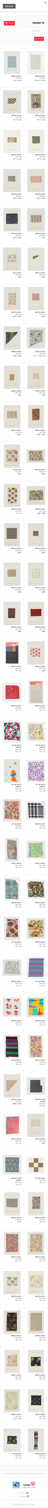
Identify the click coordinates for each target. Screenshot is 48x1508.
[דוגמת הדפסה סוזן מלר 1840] (12, 377)
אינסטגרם (22, 1496)
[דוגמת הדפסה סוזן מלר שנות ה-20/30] (36, 62)
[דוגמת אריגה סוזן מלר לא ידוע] (12, 810)
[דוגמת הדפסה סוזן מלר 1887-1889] (36, 495)
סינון (11, 23)
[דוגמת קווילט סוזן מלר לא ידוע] (36, 1164)
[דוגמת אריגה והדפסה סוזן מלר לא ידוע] (36, 731)
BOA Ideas (30, 1504)
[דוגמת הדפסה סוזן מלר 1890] (36, 456)
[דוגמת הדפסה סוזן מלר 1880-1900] (12, 1086)
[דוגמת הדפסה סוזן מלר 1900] (36, 259)
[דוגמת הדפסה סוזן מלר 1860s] (12, 416)
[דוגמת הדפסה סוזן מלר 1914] (36, 220)
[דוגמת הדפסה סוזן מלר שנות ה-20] (12, 62)
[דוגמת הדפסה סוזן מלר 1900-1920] (36, 180)
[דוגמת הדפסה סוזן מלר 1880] (36, 534)
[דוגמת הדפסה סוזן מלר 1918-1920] (12, 180)
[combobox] (24, 31)
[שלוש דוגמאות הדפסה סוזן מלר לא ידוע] (36, 1086)
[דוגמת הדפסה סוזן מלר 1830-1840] (12, 338)
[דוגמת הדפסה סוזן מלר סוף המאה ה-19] (36, 338)
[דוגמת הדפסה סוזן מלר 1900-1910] (12, 220)
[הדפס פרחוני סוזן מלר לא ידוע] (12, 1440)
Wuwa (22, 1504)
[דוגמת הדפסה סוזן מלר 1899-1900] (12, 298)
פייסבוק (22, 1493)
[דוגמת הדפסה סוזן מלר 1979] (12, 1204)
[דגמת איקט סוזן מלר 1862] (12, 259)
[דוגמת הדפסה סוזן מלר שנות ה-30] (12, 102)
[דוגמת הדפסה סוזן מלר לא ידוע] (12, 495)
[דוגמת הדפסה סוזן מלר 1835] (36, 377)
